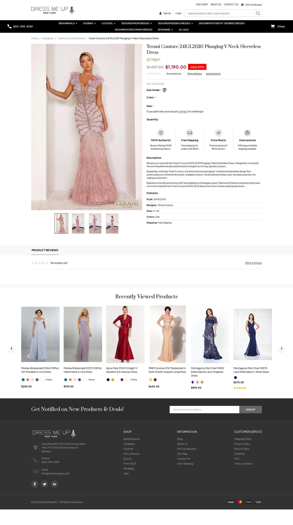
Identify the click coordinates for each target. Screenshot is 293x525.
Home (34, 38)
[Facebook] (34, 484)
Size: (150, 106)
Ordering (239, 453)
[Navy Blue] (235, 377)
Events (128, 458)
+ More (48, 379)
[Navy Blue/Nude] (193, 382)
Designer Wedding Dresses (174, 23)
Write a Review (194, 73)
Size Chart (202, 4)
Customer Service (248, 431)
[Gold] (112, 379)
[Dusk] (37, 379)
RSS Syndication (186, 448)
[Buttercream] (32, 379)
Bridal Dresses (132, 439)
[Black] (108, 379)
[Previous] (11, 348)
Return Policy (241, 448)
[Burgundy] (155, 379)
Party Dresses (132, 453)
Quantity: (153, 119)
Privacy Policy (242, 443)
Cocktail (107, 23)
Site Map (182, 453)
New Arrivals (67, 23)
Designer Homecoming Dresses (133, 29)
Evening (88, 23)
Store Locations (243, 463)
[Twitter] (44, 484)
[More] (76, 23)
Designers (164, 29)
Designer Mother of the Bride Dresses (222, 23)
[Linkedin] (54, 484)
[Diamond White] (126, 379)
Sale (126, 473)
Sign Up (250, 409)
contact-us (231, 4)
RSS (236, 458)
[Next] (282, 348)
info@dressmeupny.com (56, 473)
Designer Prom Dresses (135, 23)
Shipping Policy (243, 439)
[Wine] (122, 379)
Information (187, 431)
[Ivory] (42, 379)
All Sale (184, 29)
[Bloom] (28, 379)
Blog (180, 439)
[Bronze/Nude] (202, 382)
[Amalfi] (23, 379)
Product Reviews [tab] (45, 250)
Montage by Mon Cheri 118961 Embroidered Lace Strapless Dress (207, 371)
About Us (216, 4)
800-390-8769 (50, 462)
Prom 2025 (130, 463)
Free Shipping (185, 463)
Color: (151, 97)
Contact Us (183, 458)
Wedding (129, 468)
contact (183, 111)
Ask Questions (213, 73)
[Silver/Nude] (197, 382)
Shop (128, 431)
